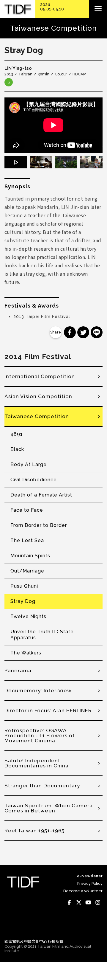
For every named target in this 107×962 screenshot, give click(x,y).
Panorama (18, 671)
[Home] (17, 9)
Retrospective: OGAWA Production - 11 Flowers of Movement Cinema (39, 735)
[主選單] (98, 9)
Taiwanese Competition (36, 416)
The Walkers (25, 653)
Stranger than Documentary (42, 786)
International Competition (39, 376)
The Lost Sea (27, 540)
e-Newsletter (90, 876)
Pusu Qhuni (24, 586)
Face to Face (26, 510)
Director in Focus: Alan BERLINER (48, 710)
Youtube (88, 902)
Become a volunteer (83, 891)
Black (17, 449)
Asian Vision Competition (38, 396)
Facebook (69, 902)
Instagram (98, 902)
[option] (53, 125)
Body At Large (28, 464)
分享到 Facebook (70, 332)
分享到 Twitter (83, 332)
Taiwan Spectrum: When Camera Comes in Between (48, 808)
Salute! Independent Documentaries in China (36, 763)
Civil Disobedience (33, 479)
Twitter (79, 902)
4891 (16, 434)
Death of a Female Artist (41, 495)
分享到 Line (97, 332)
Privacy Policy (90, 883)
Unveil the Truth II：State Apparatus (42, 634)
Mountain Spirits (30, 555)
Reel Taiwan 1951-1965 (34, 831)
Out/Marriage (27, 571)
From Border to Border (38, 525)
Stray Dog (22, 601)
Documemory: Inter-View (38, 690)
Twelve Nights (28, 616)
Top (96, 926)
